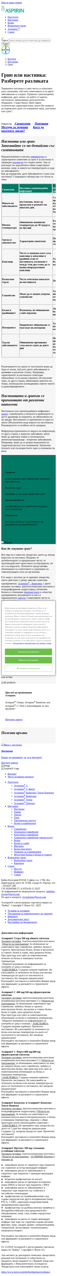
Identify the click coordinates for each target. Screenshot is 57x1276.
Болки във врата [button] (23, 849)
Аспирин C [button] (21, 785)
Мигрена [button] (19, 846)
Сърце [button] (11, 866)
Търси (4, 40)
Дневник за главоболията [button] (27, 851)
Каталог (12, 59)
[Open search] (2, 38)
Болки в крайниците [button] (25, 823)
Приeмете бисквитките (28, 660)
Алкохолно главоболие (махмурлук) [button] (33, 837)
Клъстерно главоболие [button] (26, 834)
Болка (11, 22)
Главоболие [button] (20, 829)
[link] (28, 754)
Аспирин (14, 29)
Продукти (13, 17)
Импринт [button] (13, 916)
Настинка (13, 20)
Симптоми (22, 123)
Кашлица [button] (19, 863)
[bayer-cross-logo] (5, 53)
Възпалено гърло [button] (17, 857)
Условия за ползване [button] (19, 910)
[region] (28, 638)
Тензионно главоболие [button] (26, 831)
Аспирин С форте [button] (24, 789)
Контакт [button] (12, 774)
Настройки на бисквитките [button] (22, 922)
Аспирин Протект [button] (24, 803)
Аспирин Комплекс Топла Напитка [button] (34, 792)
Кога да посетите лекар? (22, 128)
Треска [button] (17, 814)
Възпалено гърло (17, 25)
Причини (41, 123)
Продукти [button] (13, 782)
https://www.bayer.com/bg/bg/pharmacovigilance (25, 1272)
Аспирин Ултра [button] (23, 799)
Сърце (11, 32)
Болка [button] (17, 840)
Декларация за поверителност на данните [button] (30, 913)
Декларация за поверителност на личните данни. (32, 643)
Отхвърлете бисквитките (28, 652)
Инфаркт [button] (19, 871)
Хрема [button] (17, 812)
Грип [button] (16, 817)
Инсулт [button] (18, 869)
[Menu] (2, 6)
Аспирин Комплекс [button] (25, 796)
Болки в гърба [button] (21, 843)
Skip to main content (11, 2)
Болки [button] (11, 826)
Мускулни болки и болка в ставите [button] (33, 854)
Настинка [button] (13, 806)
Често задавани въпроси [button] (21, 776)
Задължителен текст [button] (18, 919)
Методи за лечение (14, 127)
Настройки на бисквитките (28, 668)
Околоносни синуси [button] (25, 820)
